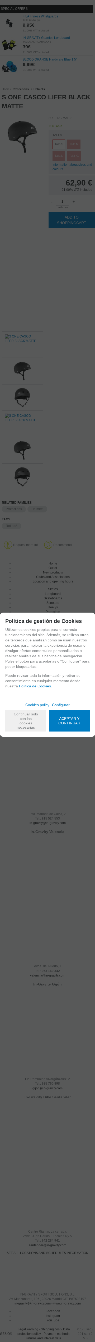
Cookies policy (37, 705)
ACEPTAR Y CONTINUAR (69, 720)
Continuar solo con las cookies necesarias (26, 720)
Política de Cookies (35, 686)
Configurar (61, 705)
